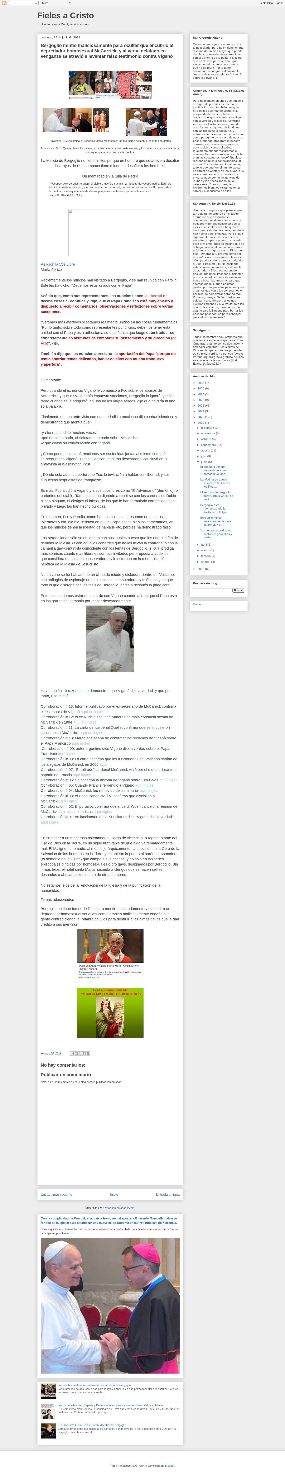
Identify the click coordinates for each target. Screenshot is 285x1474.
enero (205, 561)
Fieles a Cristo (65, 15)
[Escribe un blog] (76, 1053)
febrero (206, 556)
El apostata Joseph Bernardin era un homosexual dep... (214, 470)
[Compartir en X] (80, 1053)
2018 (201, 568)
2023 (201, 400)
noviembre (208, 433)
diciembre (208, 427)
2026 (201, 382)
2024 (201, 394)
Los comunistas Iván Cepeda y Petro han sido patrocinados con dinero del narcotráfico (110, 1405)
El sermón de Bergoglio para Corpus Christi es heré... (216, 495)
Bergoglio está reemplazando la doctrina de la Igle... (215, 508)
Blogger (169, 1465)
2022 (201, 405)
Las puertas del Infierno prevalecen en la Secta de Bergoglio (94, 1385)
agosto (206, 450)
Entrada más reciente (56, 1194)
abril (204, 544)
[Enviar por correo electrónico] (72, 1053)
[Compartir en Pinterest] (88, 1053)
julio (204, 456)
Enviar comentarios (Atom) (119, 1207)
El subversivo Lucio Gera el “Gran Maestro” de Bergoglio (92, 1425)
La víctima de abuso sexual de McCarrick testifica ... (215, 483)
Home (197, 604)
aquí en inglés (92, 712)
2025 (201, 388)
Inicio (114, 1194)
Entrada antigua (168, 1194)
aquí (103, 764)
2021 (201, 411)
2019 (201, 422)
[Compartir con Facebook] (84, 1053)
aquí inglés (81, 743)
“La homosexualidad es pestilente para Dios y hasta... (216, 534)
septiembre (209, 444)
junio (204, 462)
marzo (205, 550)
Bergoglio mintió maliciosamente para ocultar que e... (215, 521)
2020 (201, 417)
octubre (206, 439)
